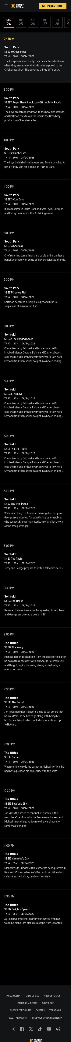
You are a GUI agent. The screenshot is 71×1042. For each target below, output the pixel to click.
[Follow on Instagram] (13, 1029)
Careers (40, 1010)
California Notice (27, 1003)
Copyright (48, 1003)
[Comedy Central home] (17, 6)
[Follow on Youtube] (49, 1029)
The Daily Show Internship (47, 1017)
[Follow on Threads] (58, 1029)
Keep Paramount (18, 1017)
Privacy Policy (52, 995)
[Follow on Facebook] (22, 1029)
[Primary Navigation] (6, 6)
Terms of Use (32, 995)
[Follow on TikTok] (40, 1029)
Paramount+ (13, 995)
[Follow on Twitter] (31, 1029)
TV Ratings (55, 1010)
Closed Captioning (20, 1010)
